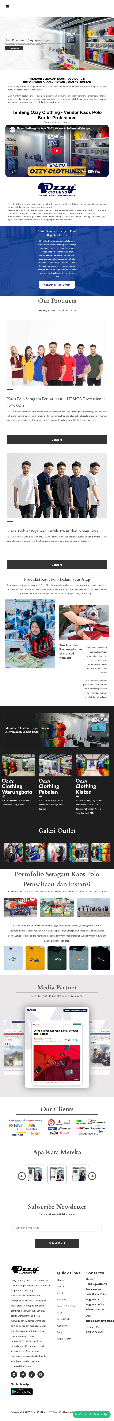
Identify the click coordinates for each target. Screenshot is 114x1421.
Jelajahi (57, 439)
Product (61, 1286)
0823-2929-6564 (94, 1332)
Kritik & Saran (64, 1338)
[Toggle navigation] (7, 6)
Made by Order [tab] (68, 310)
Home (60, 1279)
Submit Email (57, 1243)
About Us (62, 1325)
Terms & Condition (66, 1306)
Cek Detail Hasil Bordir (57, 284)
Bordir (60, 1292)
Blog (59, 1332)
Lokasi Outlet (64, 1319)
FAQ (59, 1312)
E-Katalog (62, 1299)
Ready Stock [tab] (47, 310)
